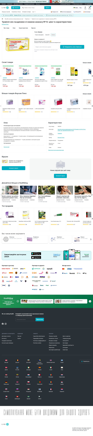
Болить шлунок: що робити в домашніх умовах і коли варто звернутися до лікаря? (10, 197)
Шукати (48, 7)
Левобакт (59, 237)
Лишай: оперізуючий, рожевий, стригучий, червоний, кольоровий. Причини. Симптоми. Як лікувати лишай (63, 197)
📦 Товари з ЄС (54, 11)
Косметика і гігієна (16, 11)
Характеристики (23, 28)
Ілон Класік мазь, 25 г (56, 221)
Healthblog (88, 4)
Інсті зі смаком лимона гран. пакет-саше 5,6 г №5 (41, 222)
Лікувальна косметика (54, 343)
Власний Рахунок (66, 4)
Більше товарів (87, 93)
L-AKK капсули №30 (39, 108)
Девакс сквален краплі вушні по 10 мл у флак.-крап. (10, 80)
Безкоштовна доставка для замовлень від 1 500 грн (60, 15)
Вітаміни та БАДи (26, 11)
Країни (19, 338)
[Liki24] (5, 424)
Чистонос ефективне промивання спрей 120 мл (41, 80)
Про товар (6, 28)
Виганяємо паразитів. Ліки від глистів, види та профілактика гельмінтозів (83, 197)
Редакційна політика (38, 338)
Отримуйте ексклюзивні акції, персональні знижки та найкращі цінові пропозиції (29, 314)
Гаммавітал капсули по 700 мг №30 (73, 109)
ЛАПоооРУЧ (66, 340)
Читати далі (6, 147)
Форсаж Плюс (5, 24)
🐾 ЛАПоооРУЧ (77, 11)
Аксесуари (65, 347)
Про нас (38, 4)
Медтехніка (51, 347)
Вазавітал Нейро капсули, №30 (9, 109)
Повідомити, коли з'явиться (73, 47)
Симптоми (65, 349)
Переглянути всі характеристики (56, 150)
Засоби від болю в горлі (68, 130)
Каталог (4, 4)
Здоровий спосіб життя (68, 345)
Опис (14, 28)
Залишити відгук (13, 168)
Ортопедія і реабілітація (54, 349)
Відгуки (33, 28)
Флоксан (11, 237)
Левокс (82, 237)
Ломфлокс (36, 237)
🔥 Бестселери (86, 11)
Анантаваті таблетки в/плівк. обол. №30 (10, 222)
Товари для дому (67, 338)
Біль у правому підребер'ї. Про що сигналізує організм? (28, 197)
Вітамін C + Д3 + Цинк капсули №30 (26, 109)
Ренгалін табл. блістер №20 (73, 221)
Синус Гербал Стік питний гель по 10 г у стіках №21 (57, 80)
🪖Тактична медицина (65, 11)
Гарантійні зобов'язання (39, 336)
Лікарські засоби (6, 11)
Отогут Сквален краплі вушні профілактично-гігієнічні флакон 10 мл (26, 80)
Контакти (9, 4)
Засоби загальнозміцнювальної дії (14, 19)
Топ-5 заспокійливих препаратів (44, 196)
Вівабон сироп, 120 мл (72, 79)
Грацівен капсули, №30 (56, 108)
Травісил (27, 19)
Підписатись (39, 319)
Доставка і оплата (18, 4)
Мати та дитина (66, 336)
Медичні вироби (53, 345)
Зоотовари (65, 343)
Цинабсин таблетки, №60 (25, 221)
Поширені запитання (29, 4)
